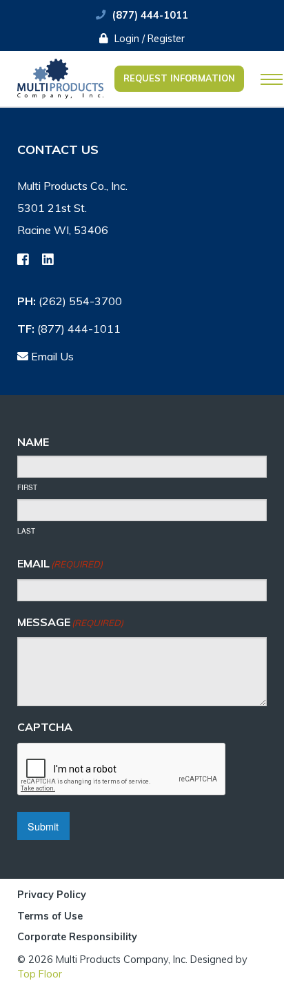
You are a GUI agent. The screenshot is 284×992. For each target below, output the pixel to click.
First (27, 487)
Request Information (179, 78)
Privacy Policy (51, 895)
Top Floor (39, 974)
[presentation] (122, 770)
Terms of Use (50, 916)
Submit (43, 826)
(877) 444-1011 (150, 15)
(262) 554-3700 (80, 301)
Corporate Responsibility (77, 937)
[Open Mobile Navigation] (272, 79)
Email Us (51, 356)
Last (26, 531)
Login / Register (148, 38)
